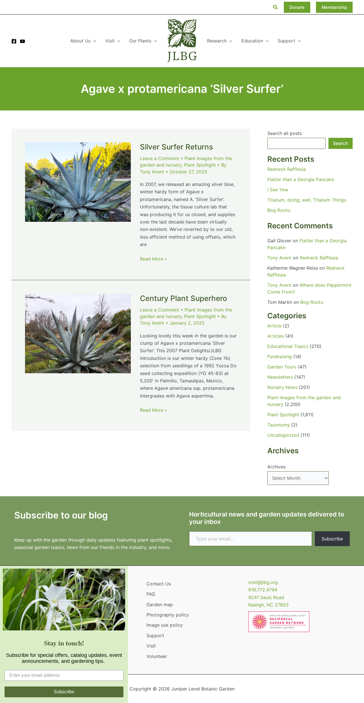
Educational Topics (287, 346)
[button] (275, 7)
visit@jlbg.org (263, 582)
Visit (151, 646)
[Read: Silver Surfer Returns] (78, 182)
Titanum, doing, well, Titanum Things (306, 200)
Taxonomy (278, 425)
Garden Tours (281, 367)
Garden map (159, 604)
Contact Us (158, 584)
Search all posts (284, 133)
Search (340, 143)
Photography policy (167, 615)
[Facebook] (13, 41)
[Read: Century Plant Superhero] (78, 333)
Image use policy (164, 625)
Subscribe (332, 539)
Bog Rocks (278, 210)
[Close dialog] (123, 571)
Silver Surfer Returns (176, 146)
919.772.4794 (262, 590)
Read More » (153, 259)
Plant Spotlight (200, 165)
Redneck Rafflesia (286, 169)
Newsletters (280, 377)
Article (274, 326)
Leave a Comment (159, 158)
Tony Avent (279, 258)
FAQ (150, 594)
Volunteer (156, 656)
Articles (275, 336)
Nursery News (282, 387)
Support (155, 635)
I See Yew (277, 189)
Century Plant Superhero (183, 298)
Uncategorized (283, 435)
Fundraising (279, 356)
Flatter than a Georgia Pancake (300, 179)
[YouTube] (22, 41)
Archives (276, 467)
